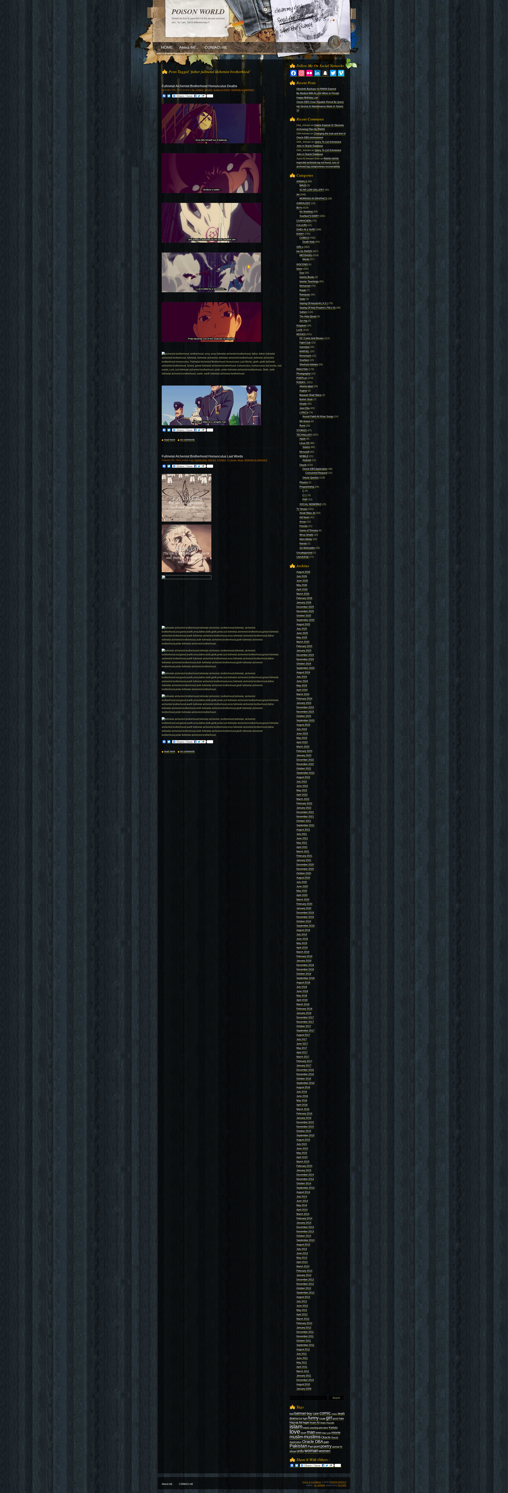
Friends (303, 526)
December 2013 (305, 1227)
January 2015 (303, 1170)
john (321, 1427)
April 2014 (302, 1209)
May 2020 (301, 890)
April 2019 (302, 947)
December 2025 (305, 607)
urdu (300, 1451)
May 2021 (301, 842)
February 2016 (304, 1113)
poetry (326, 1446)
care (316, 1413)
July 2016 (301, 1091)
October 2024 (303, 663)
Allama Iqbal (306, 386)
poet (317, 1446)
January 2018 (303, 1013)
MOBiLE (303, 456)
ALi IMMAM (319, 1485)
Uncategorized (304, 552)
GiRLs (299, 247)
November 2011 (305, 1336)
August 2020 (303, 877)
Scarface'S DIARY (222, 90)
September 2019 (305, 925)
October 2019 (303, 921)
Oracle (303, 465)
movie (335, 1432)
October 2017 (303, 1026)
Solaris (306, 447)
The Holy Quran (308, 316)
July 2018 (301, 987)
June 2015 (302, 1148)
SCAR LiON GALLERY (311, 189)
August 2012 (303, 1297)
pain (326, 1442)
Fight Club (305, 342)
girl (329, 1417)
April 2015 (302, 1157)
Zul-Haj (303, 320)
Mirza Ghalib (306, 534)
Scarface (304, 360)
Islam (299, 268)
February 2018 (304, 1008)
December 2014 (305, 1174)
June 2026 (302, 580)
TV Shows (231, 460)
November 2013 (305, 1231)
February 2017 (304, 1061)
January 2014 (303, 1222)
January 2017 (303, 1065)
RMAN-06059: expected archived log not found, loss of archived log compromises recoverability (318, 162)
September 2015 (305, 1135)
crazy (334, 1414)
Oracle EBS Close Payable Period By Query (320, 102)
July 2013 (301, 1249)
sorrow (336, 1446)
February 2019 (304, 956)
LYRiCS (303, 412)
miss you (326, 1433)
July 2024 (301, 676)
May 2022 (301, 790)
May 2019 (301, 943)
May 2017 (301, 1048)
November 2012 (305, 1284)
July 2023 (301, 729)
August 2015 (303, 1139)
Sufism (303, 312)
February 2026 (304, 598)
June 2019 (302, 938)
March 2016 (302, 1109)
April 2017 (302, 1052)
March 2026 (302, 593)
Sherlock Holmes (308, 364)
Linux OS (304, 443)
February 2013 (304, 1270)
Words (240, 460)
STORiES (221, 460)
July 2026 (301, 576)
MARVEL (304, 351)
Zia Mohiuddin (307, 548)
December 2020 (305, 864)
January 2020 (303, 908)
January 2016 (303, 1118)
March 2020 (302, 899)
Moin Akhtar (305, 539)
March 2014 (302, 1214)
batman (300, 1413)
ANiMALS (301, 181)
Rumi (302, 425)
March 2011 (302, 1371)
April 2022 (302, 794)
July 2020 (301, 882)
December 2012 (305, 1279)
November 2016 (305, 1074)
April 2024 (302, 690)
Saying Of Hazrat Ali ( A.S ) (313, 303)
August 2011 (303, 1349)
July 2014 (301, 1196)
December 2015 (305, 1122)
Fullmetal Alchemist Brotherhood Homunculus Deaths (199, 86)
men (318, 1432)
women (324, 1451)
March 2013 (302, 1266)
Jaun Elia (304, 408)
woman (311, 1450)
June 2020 (302, 886)
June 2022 (302, 786)
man (311, 1432)
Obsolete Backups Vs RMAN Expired (316, 89)
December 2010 (305, 1380)
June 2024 (302, 681)
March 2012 (302, 1318)
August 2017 (303, 1035)
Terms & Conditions (311, 1482)
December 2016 (305, 1070)
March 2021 (302, 851)
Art (193, 90)
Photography (303, 373)
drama (294, 1418)
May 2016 (301, 1100)
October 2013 (303, 1236)
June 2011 (302, 1358)
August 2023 (303, 724)
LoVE (299, 330)
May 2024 (301, 685)
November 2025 (305, 611)
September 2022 (305, 773)
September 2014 (305, 1187)
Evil (300, 1418)
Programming (306, 486)
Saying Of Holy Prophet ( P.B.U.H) (317, 307)
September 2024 (305, 668)
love (295, 1431)
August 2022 (303, 777)
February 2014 (304, 1218)
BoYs (299, 207)
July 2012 (301, 1301)
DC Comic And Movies (311, 338)
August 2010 (303, 1384)
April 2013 (302, 1262)
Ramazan (304, 294)
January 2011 (303, 1375)
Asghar (303, 390)
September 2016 (305, 1083)
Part (310, 1446)
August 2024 (303, 672)
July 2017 (301, 1039)
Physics (303, 482)
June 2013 (302, 1253)
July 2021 (301, 834)
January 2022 (303, 807)
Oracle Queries (310, 477)
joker (325, 1427)
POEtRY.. (301, 382)
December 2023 (305, 707)
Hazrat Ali (296, 1422)
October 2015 (303, 1131)
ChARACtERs (200, 460)
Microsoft (304, 451)
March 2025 (302, 641)
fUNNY (300, 233)
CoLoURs (301, 225)
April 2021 (302, 847)
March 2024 (302, 694)
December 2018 (305, 965)
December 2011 (305, 1332)
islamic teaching (310, 1427)
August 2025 (303, 624)
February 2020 (304, 904)
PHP (304, 499)
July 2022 (301, 781)
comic (325, 1413)
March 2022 (302, 799)
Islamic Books (306, 277)
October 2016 (303, 1078)
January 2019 (303, 960)
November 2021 (305, 816)
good (335, 1418)
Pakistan (298, 1446)
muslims (312, 1436)
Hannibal (304, 347)
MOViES (208, 90)
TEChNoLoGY (304, 434)
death (341, 1413)
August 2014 (303, 1192)
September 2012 (305, 1292)
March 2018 (302, 1004)
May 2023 (301, 738)
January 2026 (303, 602)
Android (306, 460)
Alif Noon (304, 517)
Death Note (308, 241)
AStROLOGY (303, 203)
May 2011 (301, 1362)
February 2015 (304, 1166)
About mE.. (167, 1484)
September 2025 (305, 620)
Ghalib (303, 403)
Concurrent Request (316, 473)
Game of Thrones (308, 530)
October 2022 (303, 768)
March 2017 (302, 1056)
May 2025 (301, 637)
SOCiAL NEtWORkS (310, 504)
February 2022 (304, 803)
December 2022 (305, 759)
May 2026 (301, 585)
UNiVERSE (302, 557)
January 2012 (303, 1327)
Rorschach (305, 355)
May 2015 (301, 1153)
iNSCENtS (302, 264)
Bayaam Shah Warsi (310, 395)
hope (306, 1422)
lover (303, 1432)
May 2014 (301, 1205)
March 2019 (302, 952)
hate (341, 1418)
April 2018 (302, 1000)
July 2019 (301, 934)
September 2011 (305, 1345)
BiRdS (302, 185)
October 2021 (303, 821)
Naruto (303, 543)
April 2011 (301, 1367)
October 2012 (303, 1288)
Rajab (302, 290)
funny (313, 1417)
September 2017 (305, 1030)
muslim (296, 1436)
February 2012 (304, 1323)
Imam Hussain (327, 1423)
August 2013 (303, 1244)
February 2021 (304, 856)
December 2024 (305, 655)
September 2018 (305, 978)
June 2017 (302, 1043)
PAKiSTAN (302, 369)
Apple (302, 438)
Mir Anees (304, 421)
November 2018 (305, 969)
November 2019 (305, 917)
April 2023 (302, 742)
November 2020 (305, 869)
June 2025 (302, 633)
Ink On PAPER (304, 251)
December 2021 (305, 812)
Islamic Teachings (309, 281)
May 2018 (301, 995)
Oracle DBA (312, 1441)
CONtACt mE (186, 1484)
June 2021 (302, 838)
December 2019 (305, 912)
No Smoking (306, 211)
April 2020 (302, 895)
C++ (304, 495)
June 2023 (302, 733)
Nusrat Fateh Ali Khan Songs (317, 416)
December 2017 (305, 1017)
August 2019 (303, 930)
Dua (301, 272)
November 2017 (305, 1021)
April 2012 (302, 1314)
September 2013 (305, 1240)
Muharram (305, 286)
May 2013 (301, 1257)
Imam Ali (315, 1422)
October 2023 (303, 716)
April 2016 (302, 1104)
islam (296, 1427)
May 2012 (301, 1310)
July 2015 (301, 1144)
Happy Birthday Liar (307, 97)
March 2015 (302, 1161)
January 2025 (303, 650)
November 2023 (305, 711)
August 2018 (303, 982)
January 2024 (303, 703)
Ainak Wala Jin (307, 513)
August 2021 (303, 829)
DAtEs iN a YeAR (305, 229)
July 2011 (301, 1353)
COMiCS (199, 90)
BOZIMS (342, 1485)
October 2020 (303, 873)
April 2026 (302, 589)
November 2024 (305, 659)
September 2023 (305, 720)
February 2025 (304, 646)
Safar (302, 299)
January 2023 (303, 755)
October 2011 (303, 1340)
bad (292, 1413)
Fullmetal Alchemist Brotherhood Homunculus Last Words (202, 456)
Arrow (302, 521)
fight (305, 1418)
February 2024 (304, 698)
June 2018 (302, 991)
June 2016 (302, 1096)
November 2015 (305, 1126)
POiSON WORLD (198, 11)
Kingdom (301, 325)
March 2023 (302, 746)
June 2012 (302, 1305)
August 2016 (303, 1087)
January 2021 (303, 860)
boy (309, 1413)
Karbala (333, 1427)
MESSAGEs (305, 255)
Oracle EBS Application (314, 469)
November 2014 (305, 1179)
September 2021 (305, 825)
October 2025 (303, 615)
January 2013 (303, 1275)
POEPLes (301, 378)
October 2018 (303, 973)
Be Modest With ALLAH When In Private (317, 93)
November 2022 (305, 764)
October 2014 (303, 1183)
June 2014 (302, 1201)
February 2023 (304, 751)
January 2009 (303, 1388)
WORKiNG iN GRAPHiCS (242, 90)
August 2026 (303, 572)
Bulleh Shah (306, 399)
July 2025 (301, 628)
